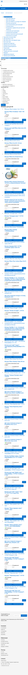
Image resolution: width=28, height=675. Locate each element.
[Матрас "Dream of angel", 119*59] (13, 308)
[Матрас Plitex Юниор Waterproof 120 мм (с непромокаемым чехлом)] (11, 173)
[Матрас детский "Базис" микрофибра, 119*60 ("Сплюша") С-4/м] (15, 554)
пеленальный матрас (8, 76)
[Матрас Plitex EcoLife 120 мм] (12, 140)
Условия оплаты (4, 641)
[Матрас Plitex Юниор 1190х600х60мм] (14, 227)
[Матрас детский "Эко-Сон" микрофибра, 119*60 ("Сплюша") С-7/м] (15, 587)
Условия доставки (5, 643)
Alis (3, 89)
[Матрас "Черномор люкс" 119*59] (13, 572)
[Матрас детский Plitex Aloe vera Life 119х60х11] (15, 124)
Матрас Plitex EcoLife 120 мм (13, 143)
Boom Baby (5, 96)
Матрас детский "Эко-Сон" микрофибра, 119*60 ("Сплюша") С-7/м (14, 592)
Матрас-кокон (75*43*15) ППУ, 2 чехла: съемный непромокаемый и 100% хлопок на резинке (15, 201)
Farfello (4, 92)
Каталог (3, 8)
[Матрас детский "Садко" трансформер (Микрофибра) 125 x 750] (15, 341)
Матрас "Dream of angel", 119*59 (14, 310)
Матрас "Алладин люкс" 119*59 (14, 216)
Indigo (4, 90)
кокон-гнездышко (7, 79)
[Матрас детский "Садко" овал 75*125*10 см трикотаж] (15, 488)
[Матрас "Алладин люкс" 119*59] (13, 213)
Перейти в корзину (8, 138)
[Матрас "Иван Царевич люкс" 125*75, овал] (15, 504)
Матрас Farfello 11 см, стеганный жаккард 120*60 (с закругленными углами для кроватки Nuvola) (15, 279)
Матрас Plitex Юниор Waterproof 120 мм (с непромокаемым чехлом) (15, 182)
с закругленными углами (9, 72)
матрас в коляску (7, 78)
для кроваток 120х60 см (9, 86)
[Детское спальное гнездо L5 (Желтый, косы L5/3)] (15, 436)
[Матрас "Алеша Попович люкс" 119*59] (15, 372)
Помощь (3, 639)
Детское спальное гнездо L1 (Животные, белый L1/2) (13, 541)
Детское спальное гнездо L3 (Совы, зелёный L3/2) (15, 296)
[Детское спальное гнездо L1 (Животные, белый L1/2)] (15, 537)
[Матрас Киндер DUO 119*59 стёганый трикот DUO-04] (15, 242)
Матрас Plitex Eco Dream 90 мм (14, 156)
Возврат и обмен (4, 646)
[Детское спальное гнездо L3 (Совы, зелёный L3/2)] (15, 292)
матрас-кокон (6, 75)
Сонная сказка (6, 100)
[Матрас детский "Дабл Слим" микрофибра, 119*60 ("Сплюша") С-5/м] (15, 469)
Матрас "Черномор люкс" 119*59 (14, 575)
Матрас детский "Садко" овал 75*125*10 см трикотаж (13, 492)
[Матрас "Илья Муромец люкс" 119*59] (14, 404)
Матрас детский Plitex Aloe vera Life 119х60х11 (15, 128)
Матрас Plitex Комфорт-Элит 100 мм (14, 112)
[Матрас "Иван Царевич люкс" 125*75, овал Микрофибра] (15, 521)
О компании (3, 627)
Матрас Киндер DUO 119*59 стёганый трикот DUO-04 (13, 246)
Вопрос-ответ (4, 653)
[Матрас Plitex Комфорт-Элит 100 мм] (14, 109)
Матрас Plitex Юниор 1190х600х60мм (11, 230)
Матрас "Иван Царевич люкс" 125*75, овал (13, 508)
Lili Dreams (5, 93)
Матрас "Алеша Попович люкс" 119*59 (14, 375)
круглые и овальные (7, 84)
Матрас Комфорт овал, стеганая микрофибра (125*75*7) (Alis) (14, 456)
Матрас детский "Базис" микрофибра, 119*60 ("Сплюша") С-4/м (14, 559)
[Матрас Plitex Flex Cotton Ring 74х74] (14, 258)
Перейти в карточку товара (18, 138)
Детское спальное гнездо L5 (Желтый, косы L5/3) (13, 440)
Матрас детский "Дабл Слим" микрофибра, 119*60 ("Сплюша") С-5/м (14, 474)
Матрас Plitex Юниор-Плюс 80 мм (14, 361)
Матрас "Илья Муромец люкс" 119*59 (13, 407)
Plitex (4, 95)
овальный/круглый (7, 73)
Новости (3, 629)
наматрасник (6, 81)
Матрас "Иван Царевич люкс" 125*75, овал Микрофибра (13, 525)
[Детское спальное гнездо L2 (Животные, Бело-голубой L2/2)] (15, 388)
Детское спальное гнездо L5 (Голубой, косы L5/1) (13, 423)
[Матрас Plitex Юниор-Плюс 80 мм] (13, 358)
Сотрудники (3, 631)
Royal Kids (5, 101)
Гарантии (3, 644)
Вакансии (3, 632)
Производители (4, 655)
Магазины (3, 634)
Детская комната (9, 12)
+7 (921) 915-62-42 (23, 1)
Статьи (2, 651)
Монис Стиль (6, 98)
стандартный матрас (8, 70)
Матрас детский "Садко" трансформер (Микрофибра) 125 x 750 (15, 346)
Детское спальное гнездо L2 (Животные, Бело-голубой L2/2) (14, 392)
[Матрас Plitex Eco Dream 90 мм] (13, 154)
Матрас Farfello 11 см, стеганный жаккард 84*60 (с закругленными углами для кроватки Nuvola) (14, 328)
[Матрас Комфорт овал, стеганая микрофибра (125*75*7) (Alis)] (15, 452)
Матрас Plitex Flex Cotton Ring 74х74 (15, 261)
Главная (2, 12)
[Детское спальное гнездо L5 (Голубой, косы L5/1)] (15, 419)
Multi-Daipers (6, 103)
